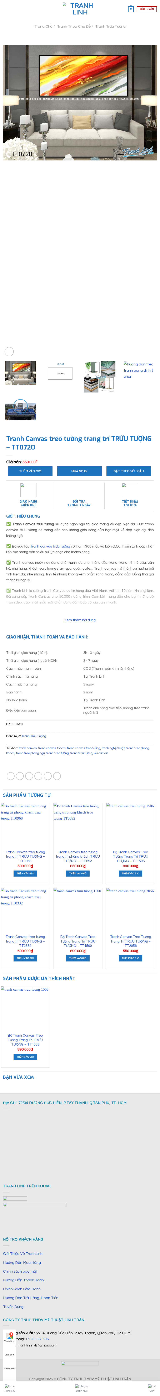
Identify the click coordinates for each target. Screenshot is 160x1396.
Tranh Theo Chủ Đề (74, 27)
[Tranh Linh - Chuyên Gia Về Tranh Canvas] (80, 9)
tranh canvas (28, 748)
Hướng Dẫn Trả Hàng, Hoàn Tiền (30, 1298)
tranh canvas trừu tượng (50, 546)
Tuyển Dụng (13, 1307)
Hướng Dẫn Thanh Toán (23, 1280)
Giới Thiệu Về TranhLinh (22, 1254)
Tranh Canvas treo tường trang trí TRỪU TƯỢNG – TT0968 (25, 856)
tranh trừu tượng (81, 753)
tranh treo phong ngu (30, 753)
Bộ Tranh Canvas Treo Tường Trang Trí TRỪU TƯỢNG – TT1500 (77, 941)
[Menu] (6, 9)
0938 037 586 (37, 1339)
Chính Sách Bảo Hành (22, 1289)
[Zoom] (9, 351)
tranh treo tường (57, 753)
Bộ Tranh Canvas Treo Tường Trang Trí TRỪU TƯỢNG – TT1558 (25, 1040)
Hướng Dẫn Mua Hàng (22, 1263)
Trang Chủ (43, 27)
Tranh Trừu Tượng (110, 27)
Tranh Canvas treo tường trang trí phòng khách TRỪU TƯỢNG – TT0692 (78, 856)
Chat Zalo (9, 1355)
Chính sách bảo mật (20, 1271)
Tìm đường (9, 1341)
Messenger (9, 1368)
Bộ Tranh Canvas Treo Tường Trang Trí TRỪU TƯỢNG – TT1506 (130, 856)
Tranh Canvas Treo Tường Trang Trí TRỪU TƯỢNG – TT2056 (130, 941)
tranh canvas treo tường (83, 748)
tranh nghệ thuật (113, 748)
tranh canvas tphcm (52, 748)
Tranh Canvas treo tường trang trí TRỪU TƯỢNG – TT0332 (25, 941)
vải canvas (101, 753)
